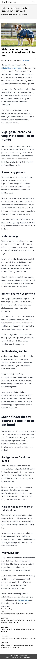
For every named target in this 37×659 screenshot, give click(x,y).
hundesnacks (23, 600)
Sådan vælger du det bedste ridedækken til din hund (18, 638)
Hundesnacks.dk (9, 2)
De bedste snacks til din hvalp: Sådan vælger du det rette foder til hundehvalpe (18, 621)
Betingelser (27, 657)
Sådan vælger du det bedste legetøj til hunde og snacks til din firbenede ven (17, 646)
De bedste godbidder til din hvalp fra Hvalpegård (17, 614)
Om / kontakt (15, 657)
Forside (8, 657)
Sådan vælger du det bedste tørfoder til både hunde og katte (18, 630)
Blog (21, 657)
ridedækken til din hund (11, 68)
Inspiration (26, 60)
